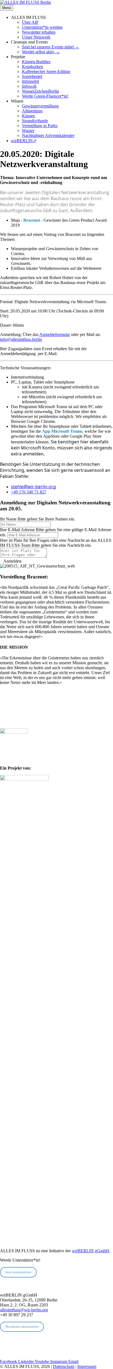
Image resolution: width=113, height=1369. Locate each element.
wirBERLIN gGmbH (90, 1250)
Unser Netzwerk (36, 37)
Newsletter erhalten (38, 32)
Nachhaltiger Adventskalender (48, 135)
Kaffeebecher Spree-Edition (46, 71)
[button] (10, 561)
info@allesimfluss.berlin (21, 339)
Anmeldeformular (54, 334)
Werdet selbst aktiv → (41, 51)
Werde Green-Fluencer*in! (45, 96)
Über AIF (30, 22)
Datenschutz (63, 1366)
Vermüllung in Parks (39, 125)
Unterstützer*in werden (42, 27)
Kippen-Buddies (36, 61)
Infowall (29, 86)
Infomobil (30, 81)
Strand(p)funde (35, 120)
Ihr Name (8, 519)
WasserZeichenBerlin (40, 91)
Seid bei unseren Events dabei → (50, 47)
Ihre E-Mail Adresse (17, 529)
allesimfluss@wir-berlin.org (24, 1309)
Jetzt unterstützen (18, 1272)
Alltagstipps (32, 111)
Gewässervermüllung (40, 106)
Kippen (28, 115)
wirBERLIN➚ (23, 140)
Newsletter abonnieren (21, 1326)
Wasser (28, 130)
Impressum (86, 1366)
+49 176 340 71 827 (28, 492)
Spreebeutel (32, 76)
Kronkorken (32, 66)
